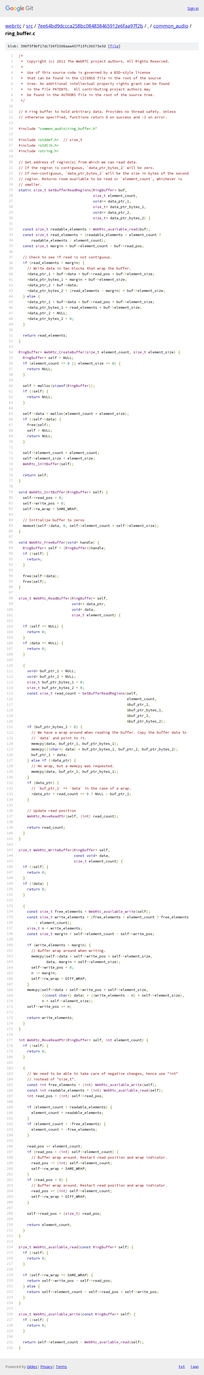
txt (181, 1366)
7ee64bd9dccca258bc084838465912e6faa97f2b (90, 26)
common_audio (170, 26)
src (29, 26)
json (194, 1366)
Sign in (193, 8)
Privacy (46, 1366)
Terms (61, 1366)
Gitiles (32, 1366)
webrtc (13, 26)
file (114, 46)
